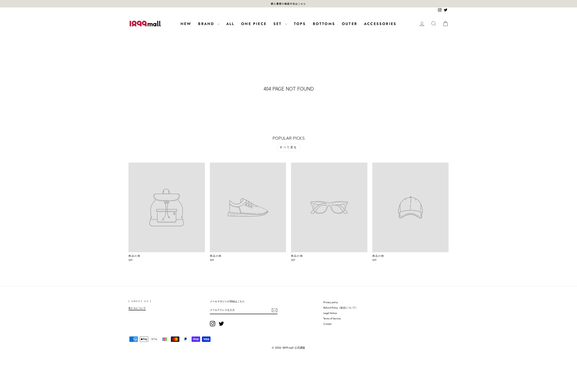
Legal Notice (330, 313)
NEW (186, 23)
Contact (327, 324)
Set (278, 23)
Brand (207, 23)
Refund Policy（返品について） (340, 307)
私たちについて (137, 308)
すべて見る (288, 147)
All (230, 23)
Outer (349, 23)
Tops (300, 23)
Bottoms (324, 23)
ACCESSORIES (380, 23)
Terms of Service (332, 318)
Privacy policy (330, 302)
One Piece (254, 23)
